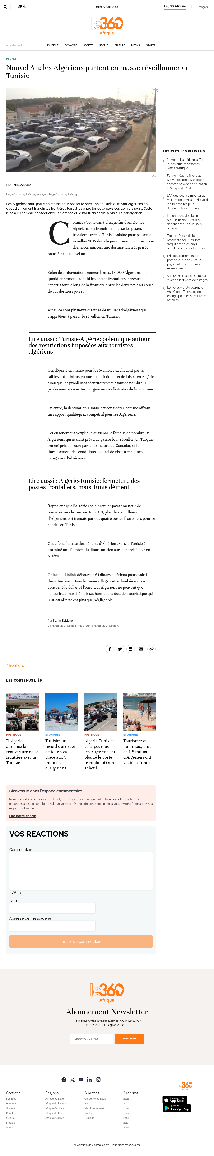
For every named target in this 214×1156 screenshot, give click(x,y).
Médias (135, 45)
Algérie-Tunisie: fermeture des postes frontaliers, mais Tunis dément (84, 484)
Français (202, 7)
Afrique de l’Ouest (55, 1103)
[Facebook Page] (63, 1079)
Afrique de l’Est (53, 1113)
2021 (125, 1103)
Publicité (89, 1118)
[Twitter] (72, 1079)
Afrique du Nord (54, 1098)
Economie (71, 45)
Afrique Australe (54, 1118)
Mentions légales (94, 1108)
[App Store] (174, 1099)
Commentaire (21, 849)
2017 (125, 1122)
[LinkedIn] (89, 1079)
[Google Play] (176, 1108)
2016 (126, 1127)
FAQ (86, 1103)
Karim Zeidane (21, 185)
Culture (120, 45)
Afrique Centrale (54, 1108)
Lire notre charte (22, 816)
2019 (126, 1113)
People (103, 45)
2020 (126, 1108)
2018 (126, 1118)
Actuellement (14, 45)
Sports (150, 45)
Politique (53, 45)
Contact (89, 1113)
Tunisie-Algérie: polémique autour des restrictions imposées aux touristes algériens (89, 345)
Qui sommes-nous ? (96, 1098)
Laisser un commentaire (81, 941)
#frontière (15, 665)
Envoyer (129, 1038)
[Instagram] (98, 1079)
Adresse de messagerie (30, 918)
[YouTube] (81, 1079)
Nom (13, 900)
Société (88, 45)
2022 (126, 1098)
